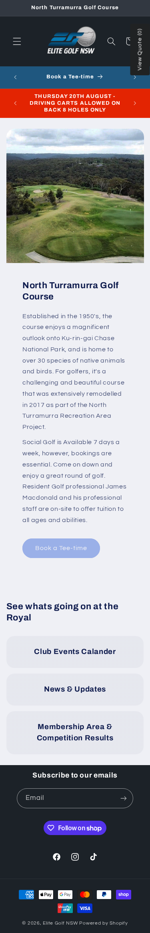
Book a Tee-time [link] (61, 548)
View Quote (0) (140, 50)
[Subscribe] (123, 798)
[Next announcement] (135, 77)
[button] (17, 41)
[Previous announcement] (15, 77)
